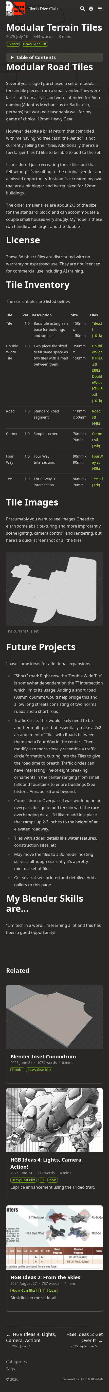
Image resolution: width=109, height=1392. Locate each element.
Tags (10, 1368)
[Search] (82, 8)
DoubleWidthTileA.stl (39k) (97, 358)
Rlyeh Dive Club (43, 8)
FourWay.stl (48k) (97, 462)
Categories (16, 1361)
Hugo (83, 1379)
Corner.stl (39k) (97, 439)
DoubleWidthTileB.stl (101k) (97, 388)
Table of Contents (36, 57)
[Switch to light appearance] (91, 8)
